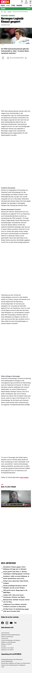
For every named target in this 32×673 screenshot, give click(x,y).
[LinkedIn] (15, 623)
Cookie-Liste (4, 639)
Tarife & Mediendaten (7, 661)
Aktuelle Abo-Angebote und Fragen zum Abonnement (15, 663)
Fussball (9, 11)
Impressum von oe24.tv (7, 650)
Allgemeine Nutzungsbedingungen (10, 635)
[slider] (9, 504)
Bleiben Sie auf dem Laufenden (10, 617)
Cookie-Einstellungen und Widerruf (10, 640)
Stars (13, 5)
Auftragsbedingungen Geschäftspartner (12, 660)
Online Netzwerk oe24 (7, 627)
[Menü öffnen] (30, 5)
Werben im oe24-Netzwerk (8, 642)
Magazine (19, 5)
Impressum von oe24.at (7, 648)
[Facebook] (2, 623)
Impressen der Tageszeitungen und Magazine (13, 665)
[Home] (1, 11)
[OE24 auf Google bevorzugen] (26, 58)
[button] (16, 499)
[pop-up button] (26, 504)
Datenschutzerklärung (7, 637)
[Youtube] (11, 623)
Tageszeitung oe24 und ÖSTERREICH (11, 654)
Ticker (3, 5)
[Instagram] (7, 623)
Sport (8, 5)
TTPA (2, 667)
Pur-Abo (3, 646)
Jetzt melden (24, 477)
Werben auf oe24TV (6, 644)
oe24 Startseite (5, 633)
